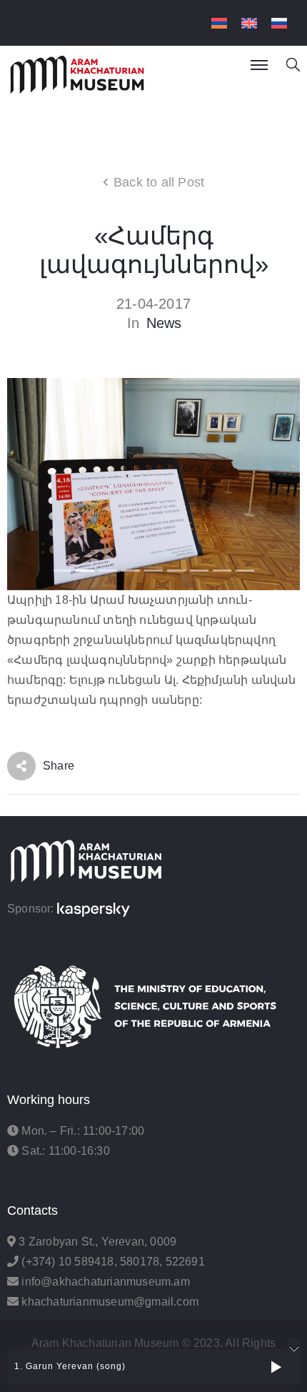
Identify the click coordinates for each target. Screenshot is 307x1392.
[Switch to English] (249, 23)
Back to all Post (159, 182)
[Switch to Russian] (279, 23)
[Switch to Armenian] (219, 23)
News (164, 323)
